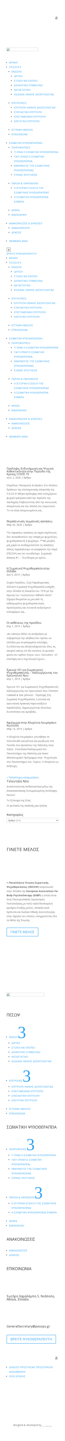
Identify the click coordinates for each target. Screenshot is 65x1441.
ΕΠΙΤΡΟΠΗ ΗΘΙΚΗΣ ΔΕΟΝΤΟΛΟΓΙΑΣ (35, 107)
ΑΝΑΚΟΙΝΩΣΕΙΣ (20, 228)
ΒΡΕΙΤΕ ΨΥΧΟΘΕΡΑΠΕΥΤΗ (21, 253)
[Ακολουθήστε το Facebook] (9, 1391)
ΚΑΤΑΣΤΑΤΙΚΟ (22, 89)
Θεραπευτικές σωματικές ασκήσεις (30, 521)
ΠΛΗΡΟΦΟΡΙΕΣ (20, 147)
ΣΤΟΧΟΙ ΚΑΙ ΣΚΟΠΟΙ (25, 80)
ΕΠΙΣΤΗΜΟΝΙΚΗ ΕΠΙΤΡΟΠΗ (30, 116)
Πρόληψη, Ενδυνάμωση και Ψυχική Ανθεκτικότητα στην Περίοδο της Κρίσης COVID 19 (30, 471)
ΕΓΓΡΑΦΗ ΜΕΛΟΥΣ (22, 129)
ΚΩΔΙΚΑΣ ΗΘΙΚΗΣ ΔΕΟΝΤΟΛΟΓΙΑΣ (34, 94)
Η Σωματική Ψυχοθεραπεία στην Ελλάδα (28, 569)
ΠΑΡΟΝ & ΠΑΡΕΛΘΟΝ (24, 183)
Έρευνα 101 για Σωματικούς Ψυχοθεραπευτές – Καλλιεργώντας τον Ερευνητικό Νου (32, 672)
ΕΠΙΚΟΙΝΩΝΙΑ (19, 134)
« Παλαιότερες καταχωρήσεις (23, 777)
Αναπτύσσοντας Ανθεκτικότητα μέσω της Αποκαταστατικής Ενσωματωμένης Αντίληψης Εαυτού (32, 791)
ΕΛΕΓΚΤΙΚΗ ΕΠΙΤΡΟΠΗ (27, 121)
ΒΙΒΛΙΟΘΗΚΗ (19, 214)
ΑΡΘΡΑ (15, 210)
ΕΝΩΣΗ (16, 71)
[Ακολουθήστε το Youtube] (16, 1391)
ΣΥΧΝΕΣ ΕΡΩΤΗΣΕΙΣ (25, 174)
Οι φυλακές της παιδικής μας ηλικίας (27, 805)
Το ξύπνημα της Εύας (19, 800)
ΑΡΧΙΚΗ (13, 62)
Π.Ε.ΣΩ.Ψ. (15, 67)
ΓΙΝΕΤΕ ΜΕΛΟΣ (22, 932)
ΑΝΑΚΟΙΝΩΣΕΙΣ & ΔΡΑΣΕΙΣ (25, 223)
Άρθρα (27, 477)
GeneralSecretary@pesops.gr (28, 1326)
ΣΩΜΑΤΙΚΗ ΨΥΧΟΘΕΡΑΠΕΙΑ (25, 143)
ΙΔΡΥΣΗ (18, 76)
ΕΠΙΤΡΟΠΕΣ (18, 103)
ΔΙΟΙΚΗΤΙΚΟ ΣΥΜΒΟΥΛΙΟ (28, 85)
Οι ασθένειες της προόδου (24, 623)
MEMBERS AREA (18, 241)
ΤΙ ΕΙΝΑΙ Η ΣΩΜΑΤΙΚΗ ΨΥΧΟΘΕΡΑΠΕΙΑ (36, 152)
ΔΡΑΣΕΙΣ (16, 232)
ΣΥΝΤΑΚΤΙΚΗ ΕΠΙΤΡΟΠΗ (28, 112)
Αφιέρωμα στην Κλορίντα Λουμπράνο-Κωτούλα (32, 724)
